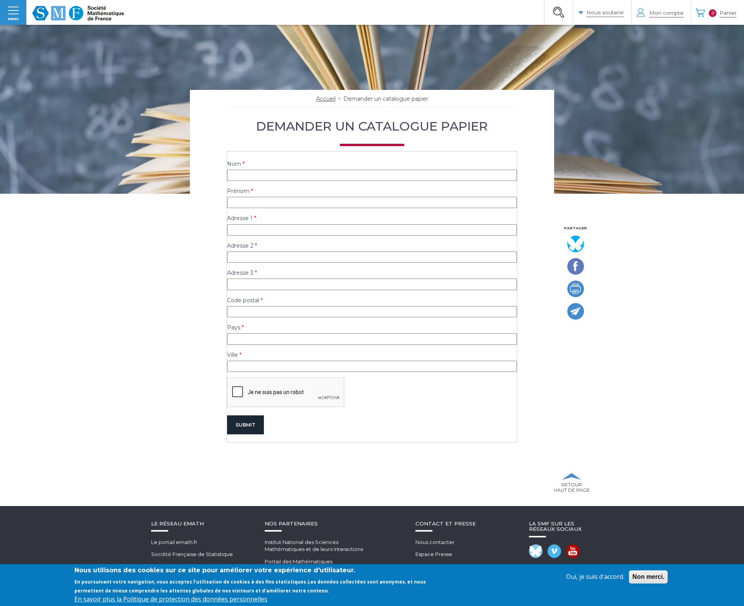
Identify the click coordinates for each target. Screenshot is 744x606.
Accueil (326, 98)
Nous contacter (435, 542)
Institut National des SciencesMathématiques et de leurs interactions (314, 546)
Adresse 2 (240, 245)
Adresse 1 (240, 218)
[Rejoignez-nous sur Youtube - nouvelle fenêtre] (573, 551)
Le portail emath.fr (174, 542)
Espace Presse (433, 554)
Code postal (243, 300)
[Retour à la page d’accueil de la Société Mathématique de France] (78, 12)
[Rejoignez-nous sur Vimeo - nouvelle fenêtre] (554, 551)
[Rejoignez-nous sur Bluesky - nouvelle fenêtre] (535, 551)
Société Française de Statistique (192, 554)
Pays (233, 327)
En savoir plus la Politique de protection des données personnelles (170, 599)
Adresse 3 (240, 272)
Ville (232, 354)
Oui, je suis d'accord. (595, 576)
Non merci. (648, 576)
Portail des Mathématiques (298, 561)
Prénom (238, 191)
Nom (234, 163)
